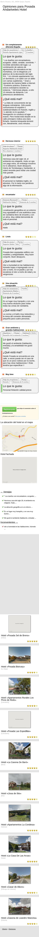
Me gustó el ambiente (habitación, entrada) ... (20, 518)
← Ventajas (6, 492)
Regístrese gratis (9, 409)
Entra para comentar (20, 416)
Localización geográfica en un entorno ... (18, 507)
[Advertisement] (20, 134)
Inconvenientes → (9, 522)
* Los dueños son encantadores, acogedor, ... (20, 496)
